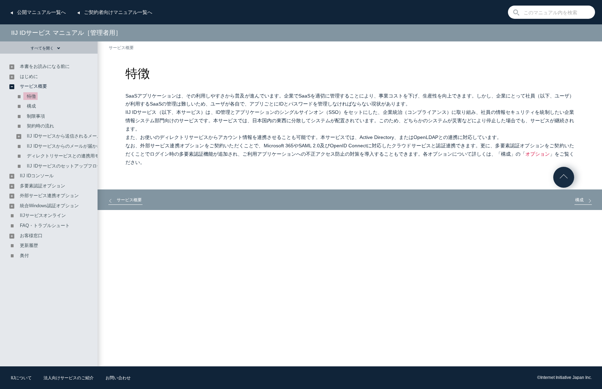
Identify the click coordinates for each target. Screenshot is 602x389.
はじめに (29, 76)
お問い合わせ (118, 377)
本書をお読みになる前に (45, 66)
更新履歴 (29, 245)
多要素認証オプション (42, 185)
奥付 (24, 255)
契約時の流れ (40, 126)
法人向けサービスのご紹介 (69, 377)
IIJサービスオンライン (43, 215)
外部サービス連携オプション (49, 195)
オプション (537, 154)
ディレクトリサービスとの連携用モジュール (72, 155)
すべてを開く (42, 48)
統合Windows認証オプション (49, 205)
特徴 (31, 96)
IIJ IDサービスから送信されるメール (64, 136)
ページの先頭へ (563, 177)
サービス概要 (121, 47)
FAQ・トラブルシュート (45, 225)
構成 (31, 106)
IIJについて (21, 377)
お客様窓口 (31, 235)
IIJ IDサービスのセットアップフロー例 (66, 166)
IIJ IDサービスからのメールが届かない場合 (71, 146)
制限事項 (36, 116)
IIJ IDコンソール (37, 175)
